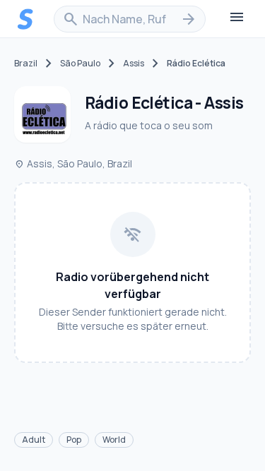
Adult (33, 440)
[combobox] (130, 19)
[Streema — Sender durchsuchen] (25, 19)
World (114, 440)
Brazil (25, 63)
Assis (133, 63)
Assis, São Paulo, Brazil (73, 163)
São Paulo (80, 63)
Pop (73, 440)
